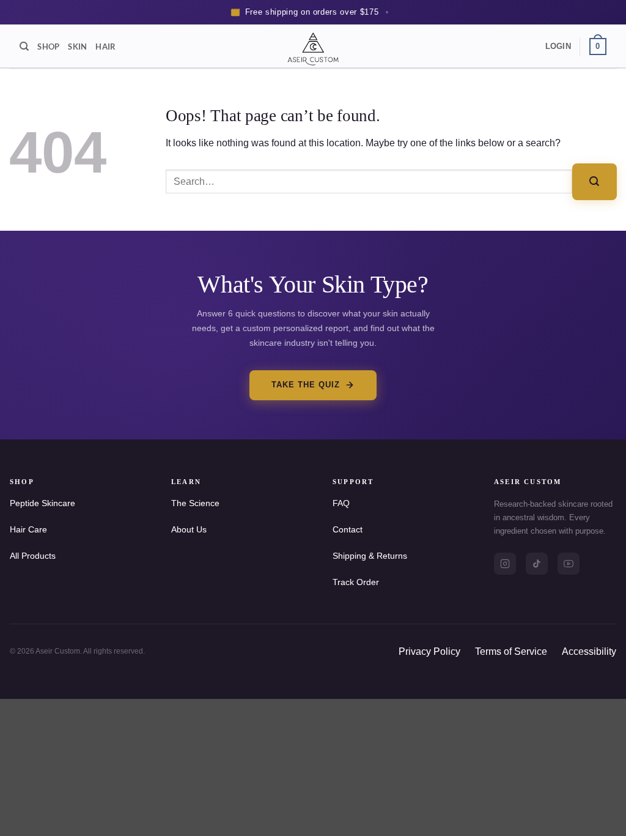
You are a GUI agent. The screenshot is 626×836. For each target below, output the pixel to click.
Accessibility (589, 651)
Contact (348, 529)
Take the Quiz (306, 384)
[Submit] (594, 181)
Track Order (356, 582)
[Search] (24, 46)
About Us (189, 529)
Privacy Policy (429, 651)
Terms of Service (511, 651)
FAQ (341, 503)
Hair (105, 46)
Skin (77, 46)
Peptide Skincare (42, 503)
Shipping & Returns (370, 556)
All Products (33, 556)
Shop (48, 46)
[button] (558, 46)
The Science (195, 503)
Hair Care (28, 529)
